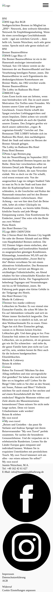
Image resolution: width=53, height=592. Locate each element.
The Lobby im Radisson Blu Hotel (20, 147)
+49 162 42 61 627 (17, 468)
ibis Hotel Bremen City (14, 296)
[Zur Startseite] (13, 5)
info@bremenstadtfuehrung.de (27, 471)
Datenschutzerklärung (13, 577)
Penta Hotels (9, 224)
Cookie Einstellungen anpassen (18, 590)
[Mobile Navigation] (45, 5)
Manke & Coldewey (13, 360)
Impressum (8, 573)
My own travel (10, 461)
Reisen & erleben (11, 414)
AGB (5, 580)
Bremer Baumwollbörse (15, 86)
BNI (4, 48)
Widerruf (7, 586)
